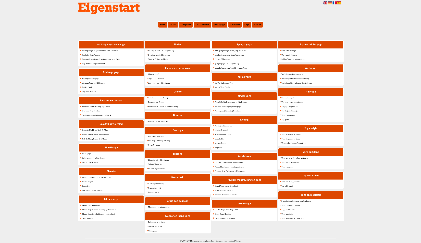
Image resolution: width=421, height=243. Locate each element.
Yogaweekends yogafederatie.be (293, 143)
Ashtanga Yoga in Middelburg (93, 83)
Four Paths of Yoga (288, 51)
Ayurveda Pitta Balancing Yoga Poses (96, 106)
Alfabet (173, 24)
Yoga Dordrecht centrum (290, 205)
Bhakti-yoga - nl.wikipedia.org (93, 158)
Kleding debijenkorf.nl (223, 126)
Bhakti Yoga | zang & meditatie (226, 186)
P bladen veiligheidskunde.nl (159, 55)
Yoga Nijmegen (87, 218)
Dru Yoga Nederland (156, 136)
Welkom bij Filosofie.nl (157, 169)
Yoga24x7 (219, 148)
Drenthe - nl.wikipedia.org (158, 121)
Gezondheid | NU (154, 188)
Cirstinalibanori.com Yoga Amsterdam (229, 55)
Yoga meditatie (287, 214)
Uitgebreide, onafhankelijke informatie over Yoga (101, 59)
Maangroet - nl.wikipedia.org (159, 207)
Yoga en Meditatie (288, 210)
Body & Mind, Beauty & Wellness (94, 139)
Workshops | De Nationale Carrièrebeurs (296, 83)
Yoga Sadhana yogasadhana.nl (93, 64)
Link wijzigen (219, 24)
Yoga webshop (220, 143)
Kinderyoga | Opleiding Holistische (228, 111)
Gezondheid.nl (153, 192)
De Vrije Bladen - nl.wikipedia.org (161, 51)
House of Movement (222, 59)
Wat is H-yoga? (287, 186)
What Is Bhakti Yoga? (90, 162)
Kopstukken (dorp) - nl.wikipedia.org (229, 167)
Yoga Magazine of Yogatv (291, 139)
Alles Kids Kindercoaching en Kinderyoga (231, 102)
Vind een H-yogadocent (290, 182)
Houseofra (85, 186)
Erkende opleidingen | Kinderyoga (228, 106)
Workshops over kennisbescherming (295, 78)
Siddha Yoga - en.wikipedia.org (293, 59)
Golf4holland (87, 87)
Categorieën (186, 24)
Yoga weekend (287, 167)
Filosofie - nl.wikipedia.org (158, 160)
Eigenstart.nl (197, 241)
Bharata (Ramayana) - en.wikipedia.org (96, 177)
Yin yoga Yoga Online (289, 106)
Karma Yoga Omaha (222, 87)
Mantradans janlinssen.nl (224, 190)
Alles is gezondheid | (156, 183)
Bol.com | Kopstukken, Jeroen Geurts (229, 162)
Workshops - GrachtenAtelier (292, 74)
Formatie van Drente (156, 102)
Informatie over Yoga (156, 222)
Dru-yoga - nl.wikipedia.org (159, 141)
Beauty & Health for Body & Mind (95, 130)
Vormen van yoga (155, 226)
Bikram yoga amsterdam (91, 205)
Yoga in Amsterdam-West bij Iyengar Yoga (231, 68)
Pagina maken (208, 241)
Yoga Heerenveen (288, 115)
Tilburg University (155, 164)
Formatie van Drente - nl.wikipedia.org (163, 106)
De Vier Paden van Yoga (224, 83)
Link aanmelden (202, 24)
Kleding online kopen (223, 134)
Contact (257, 24)
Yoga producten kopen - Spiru (293, 218)
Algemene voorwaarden (225, 241)
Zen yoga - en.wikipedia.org (159, 83)
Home (162, 24)
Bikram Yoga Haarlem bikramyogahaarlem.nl (99, 210)
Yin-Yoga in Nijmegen (289, 111)
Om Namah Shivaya (289, 55)
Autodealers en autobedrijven (159, 98)
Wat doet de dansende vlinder (226, 195)
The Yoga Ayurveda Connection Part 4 (96, 115)
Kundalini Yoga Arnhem (91, 55)
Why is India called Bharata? (92, 190)
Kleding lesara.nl (221, 130)
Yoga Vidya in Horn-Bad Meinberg (294, 158)
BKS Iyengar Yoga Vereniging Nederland (230, 51)
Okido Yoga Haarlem (223, 214)
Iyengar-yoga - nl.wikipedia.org (227, 64)
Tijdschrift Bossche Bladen (158, 59)
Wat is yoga (152, 231)
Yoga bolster (219, 139)
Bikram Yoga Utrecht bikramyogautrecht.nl (98, 214)
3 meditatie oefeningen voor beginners (296, 201)
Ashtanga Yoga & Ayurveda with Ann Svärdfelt (100, 51)
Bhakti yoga (86, 154)
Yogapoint (285, 120)
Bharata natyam (87, 182)
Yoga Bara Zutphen (89, 91)
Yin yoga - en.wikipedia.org (292, 102)
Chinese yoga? (153, 74)
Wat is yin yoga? (287, 98)
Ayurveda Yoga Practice (91, 111)
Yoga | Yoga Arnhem (156, 78)
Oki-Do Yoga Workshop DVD (226, 210)
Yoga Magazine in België (290, 134)
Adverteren (235, 24)
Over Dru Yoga (154, 145)
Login (246, 24)
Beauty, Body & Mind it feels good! (95, 134)
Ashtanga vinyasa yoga (90, 78)
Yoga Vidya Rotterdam (290, 162)
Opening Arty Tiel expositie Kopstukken (230, 171)
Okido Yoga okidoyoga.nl (225, 218)
